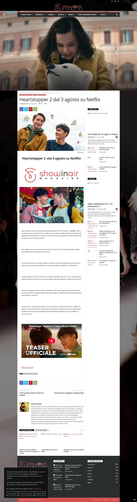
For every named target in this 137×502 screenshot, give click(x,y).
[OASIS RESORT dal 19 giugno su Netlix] (93, 170)
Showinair (27, 367)
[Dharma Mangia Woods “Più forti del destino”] (93, 224)
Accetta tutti (40, 493)
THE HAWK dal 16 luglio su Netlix (50, 450)
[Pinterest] (31, 109)
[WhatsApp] (35, 109)
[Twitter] (118, 1)
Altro (103, 14)
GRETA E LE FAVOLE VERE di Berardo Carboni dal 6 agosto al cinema (29, 451)
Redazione (115, 499)
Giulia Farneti (24, 103)
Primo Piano (26, 14)
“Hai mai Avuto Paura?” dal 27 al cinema (31, 394)
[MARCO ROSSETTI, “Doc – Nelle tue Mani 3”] (93, 244)
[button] (117, 14)
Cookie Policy (37, 489)
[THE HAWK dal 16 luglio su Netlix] (52, 440)
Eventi (70, 14)
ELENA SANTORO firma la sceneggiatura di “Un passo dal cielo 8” (107, 233)
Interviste (39, 14)
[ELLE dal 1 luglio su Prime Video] (93, 160)
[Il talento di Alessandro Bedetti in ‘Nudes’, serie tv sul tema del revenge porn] (93, 254)
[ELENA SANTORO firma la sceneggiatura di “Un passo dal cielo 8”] (93, 234)
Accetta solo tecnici (26, 493)
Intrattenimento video (87, 14)
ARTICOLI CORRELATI (26, 430)
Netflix (38, 92)
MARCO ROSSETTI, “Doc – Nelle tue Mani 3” (106, 242)
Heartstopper (63, 231)
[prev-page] (80, 430)
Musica (61, 14)
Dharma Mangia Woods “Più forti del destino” (108, 222)
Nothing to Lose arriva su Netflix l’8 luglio (74, 450)
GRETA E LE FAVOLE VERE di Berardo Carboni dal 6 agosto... (73, 467)
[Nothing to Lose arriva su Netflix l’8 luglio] (74, 440)
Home (20, 92)
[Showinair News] (68, 7)
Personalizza (12, 493)
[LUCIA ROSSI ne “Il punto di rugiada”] (93, 263)
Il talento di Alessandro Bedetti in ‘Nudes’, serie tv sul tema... (108, 252)
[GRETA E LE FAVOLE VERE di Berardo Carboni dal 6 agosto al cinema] (29, 440)
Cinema (50, 14)
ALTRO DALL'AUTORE (41, 430)
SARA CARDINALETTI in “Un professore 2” (100, 205)
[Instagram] (115, 1)
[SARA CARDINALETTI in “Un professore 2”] (103, 192)
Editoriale (90, 479)
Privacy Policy (97, 499)
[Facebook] (112, 1)
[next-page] (83, 430)
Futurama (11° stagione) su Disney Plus (69, 393)
